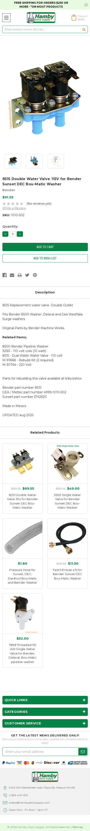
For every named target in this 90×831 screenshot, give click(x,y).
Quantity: (10, 226)
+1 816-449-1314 (18, 795)
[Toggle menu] (6, 17)
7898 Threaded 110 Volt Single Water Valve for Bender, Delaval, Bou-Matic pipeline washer (22, 653)
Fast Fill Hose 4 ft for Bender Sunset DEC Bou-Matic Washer (67, 574)
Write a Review (14, 208)
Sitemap (77, 827)
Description (45, 292)
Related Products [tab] (45, 432)
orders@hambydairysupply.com (29, 802)
